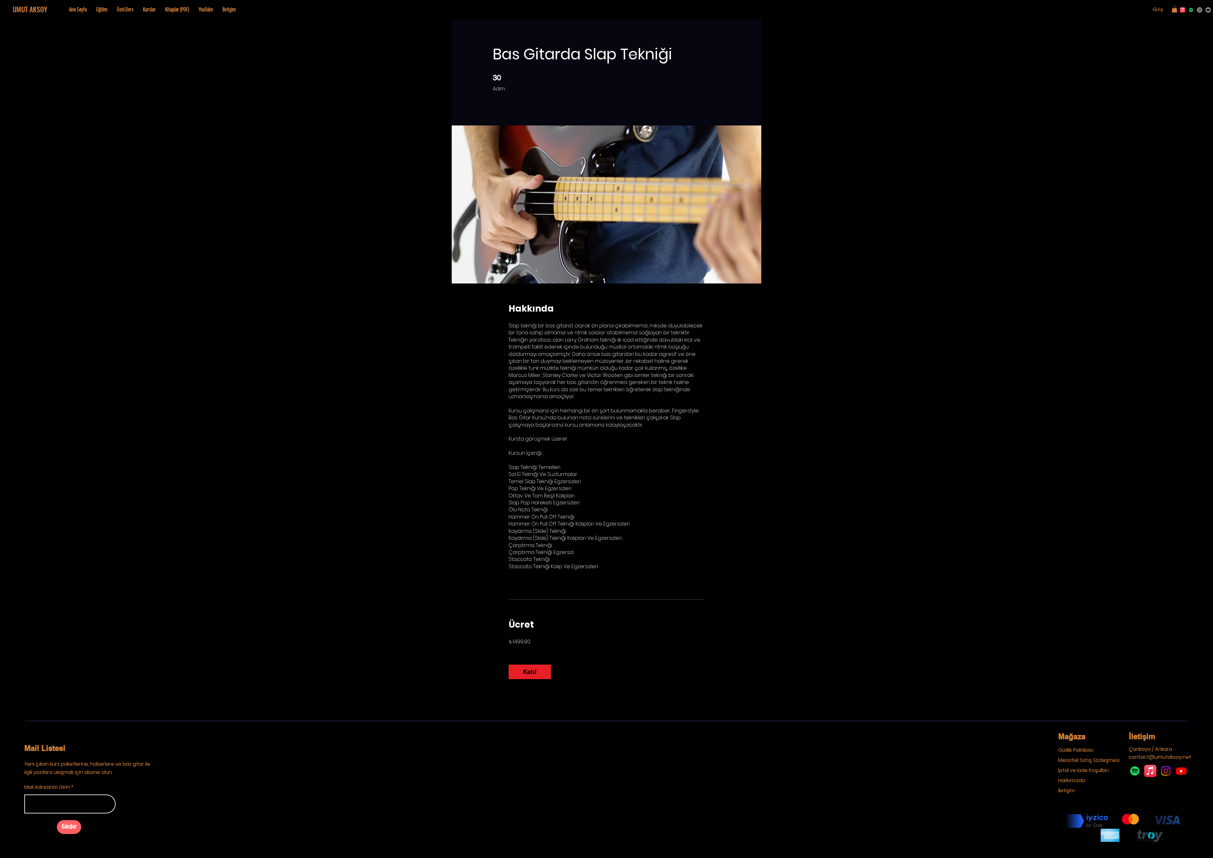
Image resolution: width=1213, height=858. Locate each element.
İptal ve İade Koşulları (1083, 770)
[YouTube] (1208, 10)
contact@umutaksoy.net (1160, 757)
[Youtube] (1181, 771)
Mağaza (1071, 736)
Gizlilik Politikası (1075, 750)
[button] (1174, 9)
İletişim (1142, 736)
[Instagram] (1199, 10)
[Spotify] (1191, 10)
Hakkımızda (1071, 780)
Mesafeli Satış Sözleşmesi (1088, 760)
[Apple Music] (1182, 10)
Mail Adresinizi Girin (47, 787)
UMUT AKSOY (30, 9)
